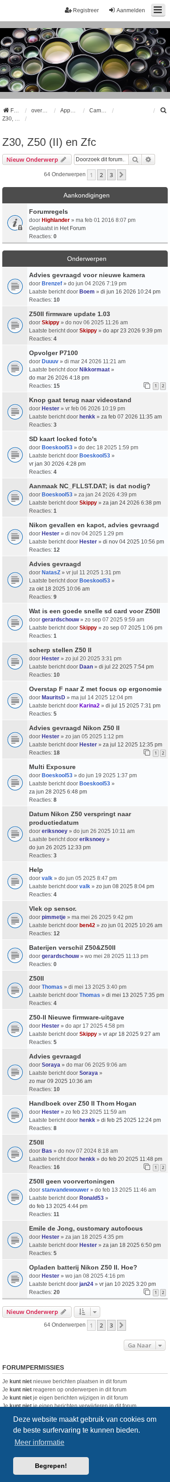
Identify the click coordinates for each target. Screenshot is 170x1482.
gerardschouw (60, 619)
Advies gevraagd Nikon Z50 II (74, 727)
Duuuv (50, 361)
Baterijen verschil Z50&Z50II (72, 947)
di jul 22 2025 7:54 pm (126, 667)
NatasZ (51, 572)
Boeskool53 (57, 447)
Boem (87, 292)
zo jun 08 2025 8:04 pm (125, 886)
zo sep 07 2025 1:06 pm (132, 628)
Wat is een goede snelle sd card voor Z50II (94, 611)
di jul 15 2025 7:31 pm (133, 706)
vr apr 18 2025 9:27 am (131, 1034)
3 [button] (111, 175)
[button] (121, 174)
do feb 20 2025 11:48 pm (131, 1159)
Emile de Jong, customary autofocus (86, 1228)
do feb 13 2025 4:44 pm (58, 1206)
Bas (47, 1151)
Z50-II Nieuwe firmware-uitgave (76, 1017)
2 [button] (101, 175)
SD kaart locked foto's (63, 439)
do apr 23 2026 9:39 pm (132, 330)
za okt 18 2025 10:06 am (59, 589)
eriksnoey (55, 831)
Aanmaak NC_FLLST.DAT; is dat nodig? (90, 486)
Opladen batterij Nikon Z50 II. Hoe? (83, 1267)
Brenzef (52, 283)
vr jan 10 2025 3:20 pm (127, 1284)
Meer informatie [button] (39, 1442)
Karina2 (89, 706)
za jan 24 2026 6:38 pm (132, 503)
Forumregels (48, 211)
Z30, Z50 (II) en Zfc (49, 142)
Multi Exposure (52, 766)
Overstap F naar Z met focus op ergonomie (95, 689)
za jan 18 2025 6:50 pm (132, 1245)
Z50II (36, 978)
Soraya (51, 1065)
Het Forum (73, 228)
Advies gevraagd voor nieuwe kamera (87, 275)
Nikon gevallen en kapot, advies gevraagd (94, 525)
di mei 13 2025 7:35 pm (135, 995)
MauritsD (53, 697)
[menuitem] (164, 110)
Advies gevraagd (55, 564)
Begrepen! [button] (51, 1465)
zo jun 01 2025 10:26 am (131, 925)
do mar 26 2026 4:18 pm (59, 378)
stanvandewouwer (65, 1190)
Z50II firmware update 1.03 (69, 314)
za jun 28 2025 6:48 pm (58, 792)
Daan (86, 667)
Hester (50, 408)
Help (36, 869)
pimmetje (54, 917)
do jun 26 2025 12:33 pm (60, 847)
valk (47, 878)
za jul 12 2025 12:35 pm (132, 744)
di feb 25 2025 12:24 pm (131, 1120)
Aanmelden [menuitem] (131, 10)
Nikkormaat (94, 369)
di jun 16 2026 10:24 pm (130, 292)
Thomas (52, 987)
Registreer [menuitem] (86, 10)
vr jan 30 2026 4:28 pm (57, 464)
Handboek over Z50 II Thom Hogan (82, 1103)
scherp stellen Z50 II (60, 650)
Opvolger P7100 (53, 352)
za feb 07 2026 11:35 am (131, 417)
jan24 (86, 1284)
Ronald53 (91, 1198)
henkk (87, 417)
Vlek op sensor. (53, 908)
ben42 (87, 925)
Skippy (50, 322)
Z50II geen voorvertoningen (72, 1181)
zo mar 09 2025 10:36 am (60, 1081)
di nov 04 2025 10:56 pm (133, 542)
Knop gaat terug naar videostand (80, 400)
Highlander (56, 220)
